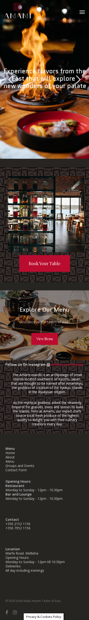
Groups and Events (19, 465)
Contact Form (16, 470)
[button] (82, 12)
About (10, 457)
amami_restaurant (67, 364)
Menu (9, 461)
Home (10, 453)
